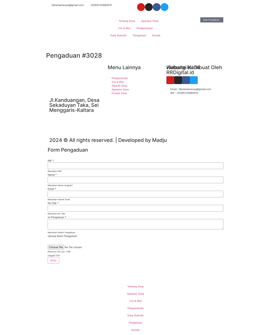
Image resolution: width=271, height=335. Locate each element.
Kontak (156, 35)
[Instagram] (149, 7)
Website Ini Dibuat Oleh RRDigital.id (194, 69)
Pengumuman (145, 28)
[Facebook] (157, 7)
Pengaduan (139, 35)
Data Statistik (118, 35)
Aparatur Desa (149, 20)
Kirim (53, 260)
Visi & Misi (124, 28)
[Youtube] (141, 7)
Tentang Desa (127, 20)
